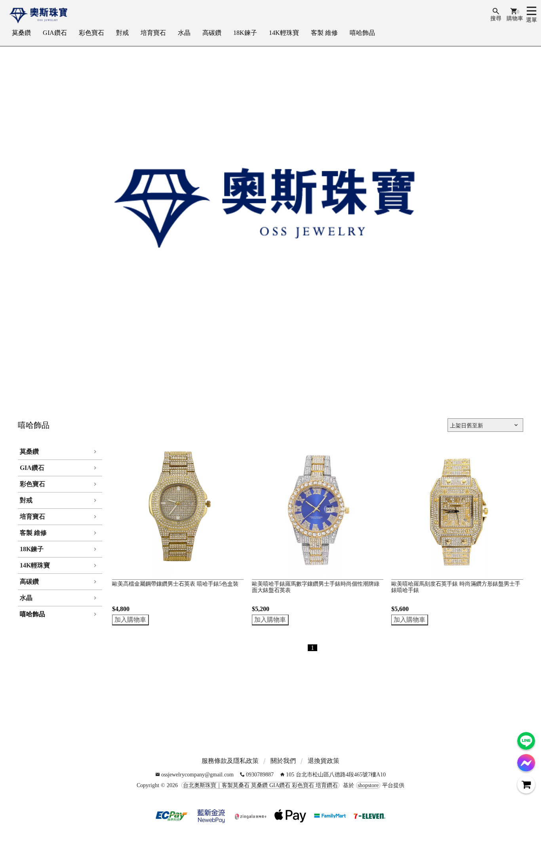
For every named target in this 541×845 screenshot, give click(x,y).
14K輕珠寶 (284, 32)
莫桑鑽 (21, 32)
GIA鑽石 (55, 32)
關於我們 (283, 760)
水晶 (184, 32)
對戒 (122, 32)
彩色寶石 (91, 32)
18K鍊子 (245, 32)
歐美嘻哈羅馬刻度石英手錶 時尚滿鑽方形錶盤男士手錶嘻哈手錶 (455, 587)
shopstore (368, 785)
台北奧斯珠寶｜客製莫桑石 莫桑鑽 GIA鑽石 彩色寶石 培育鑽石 (260, 785)
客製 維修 (324, 32)
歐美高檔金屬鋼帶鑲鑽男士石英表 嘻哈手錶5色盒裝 (175, 584)
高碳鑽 (211, 32)
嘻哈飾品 (362, 32)
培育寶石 (153, 32)
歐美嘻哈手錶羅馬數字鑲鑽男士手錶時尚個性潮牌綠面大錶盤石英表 (315, 587)
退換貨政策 (323, 760)
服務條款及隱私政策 (230, 760)
